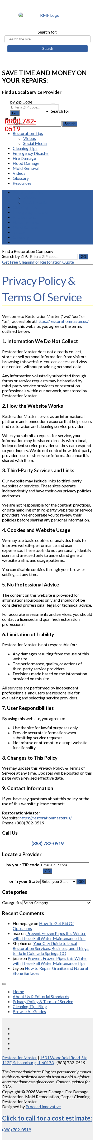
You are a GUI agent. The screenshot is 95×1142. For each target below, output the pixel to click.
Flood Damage (26, 163)
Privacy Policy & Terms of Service (43, 1001)
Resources (22, 183)
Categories (12, 902)
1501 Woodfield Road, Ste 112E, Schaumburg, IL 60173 (44, 1060)
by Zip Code (21, 101)
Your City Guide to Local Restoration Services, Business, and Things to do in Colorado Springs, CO (51, 948)
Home (18, 991)
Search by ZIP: (15, 256)
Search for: (47, 31)
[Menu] (53, 103)
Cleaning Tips (25, 148)
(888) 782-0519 (20, 125)
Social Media (35, 143)
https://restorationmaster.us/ (62, 321)
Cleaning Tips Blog (30, 1006)
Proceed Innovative (43, 1106)
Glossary (21, 178)
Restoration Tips (28, 133)
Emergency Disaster (31, 153)
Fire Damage (24, 158)
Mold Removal (26, 168)
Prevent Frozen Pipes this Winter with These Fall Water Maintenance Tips (49, 936)
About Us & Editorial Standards (41, 996)
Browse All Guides (29, 1011)
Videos (29, 138)
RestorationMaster (19, 1057)
